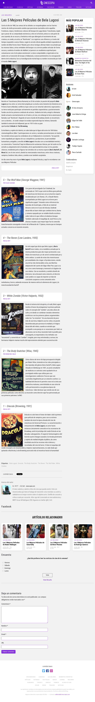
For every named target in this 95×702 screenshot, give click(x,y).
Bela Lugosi (13, 463)
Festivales (50, 7)
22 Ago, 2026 (77, 547)
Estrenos (40, 7)
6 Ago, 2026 (77, 65)
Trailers (79, 7)
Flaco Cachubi (76, 152)
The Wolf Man (50, 463)
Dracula (20, 463)
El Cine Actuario (77, 108)
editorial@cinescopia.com (62, 694)
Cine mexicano (8, 7)
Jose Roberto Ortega (79, 114)
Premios (61, 7)
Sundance (30, 682)
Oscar (37, 685)
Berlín (55, 679)
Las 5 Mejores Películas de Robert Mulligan (11, 544)
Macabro (71, 679)
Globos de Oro (66, 682)
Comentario (5, 604)
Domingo (7, 568)
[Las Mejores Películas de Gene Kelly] (36, 531)
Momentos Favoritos (81, 58)
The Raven (41, 463)
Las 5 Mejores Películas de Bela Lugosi (30, 20)
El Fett (17, 15)
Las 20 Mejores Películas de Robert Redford (83, 51)
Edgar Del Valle (77, 121)
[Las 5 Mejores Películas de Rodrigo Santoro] (83, 531)
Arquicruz (69, 166)
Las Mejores (6, 15)
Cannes (62, 679)
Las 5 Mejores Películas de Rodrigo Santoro (82, 544)
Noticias (88, 7)
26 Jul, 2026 (78, 32)
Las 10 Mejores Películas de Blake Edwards (83, 29)
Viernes (7, 563)
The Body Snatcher (30, 463)
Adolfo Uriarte (71, 163)
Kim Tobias (76, 127)
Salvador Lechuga (78, 140)
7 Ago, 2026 (77, 43)
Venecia (48, 682)
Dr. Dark (68, 170)
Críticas (30, 7)
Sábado (7, 565)
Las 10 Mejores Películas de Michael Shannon (83, 40)
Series (70, 7)
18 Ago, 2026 (78, 54)
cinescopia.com (30, 486)
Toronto (39, 682)
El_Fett (23, 486)
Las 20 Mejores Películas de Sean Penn (83, 73)
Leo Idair (75, 133)
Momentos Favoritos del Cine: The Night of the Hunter (83, 63)
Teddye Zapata (77, 146)
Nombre (4, 626)
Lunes (7, 571)
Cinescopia (76, 102)
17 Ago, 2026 (78, 76)
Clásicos (20, 7)
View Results (47, 580)
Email (3, 634)
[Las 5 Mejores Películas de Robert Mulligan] (12, 531)
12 (83, 32)
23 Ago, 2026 (6, 547)
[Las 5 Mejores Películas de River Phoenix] (59, 531)
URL (2, 643)
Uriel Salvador (76, 95)
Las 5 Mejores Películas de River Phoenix (58, 544)
